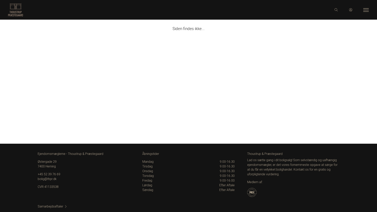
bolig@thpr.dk (47, 179)
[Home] (98, 10)
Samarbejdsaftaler (50, 206)
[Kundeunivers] (351, 10)
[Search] (336, 10)
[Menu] (365, 10)
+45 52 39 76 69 (49, 174)
